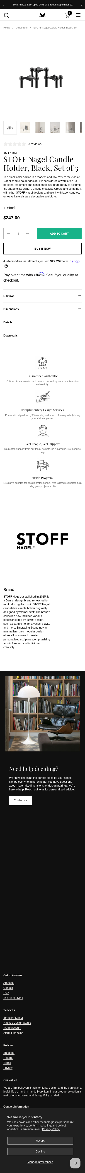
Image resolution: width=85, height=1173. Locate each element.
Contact (8, 987)
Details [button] (7, 322)
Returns (8, 1057)
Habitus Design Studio (17, 1022)
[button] (6, 15)
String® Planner (13, 1017)
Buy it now (42, 248)
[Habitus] (42, 15)
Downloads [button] (10, 335)
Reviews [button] (9, 296)
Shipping (9, 1052)
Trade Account (12, 1027)
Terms (7, 1062)
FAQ (6, 992)
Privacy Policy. (51, 1129)
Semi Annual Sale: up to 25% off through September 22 (43, 4)
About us (8, 982)
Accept (40, 1140)
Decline (40, 1151)
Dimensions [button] (11, 309)
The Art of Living (13, 998)
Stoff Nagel (10, 152)
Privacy (7, 1067)
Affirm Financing (13, 1033)
